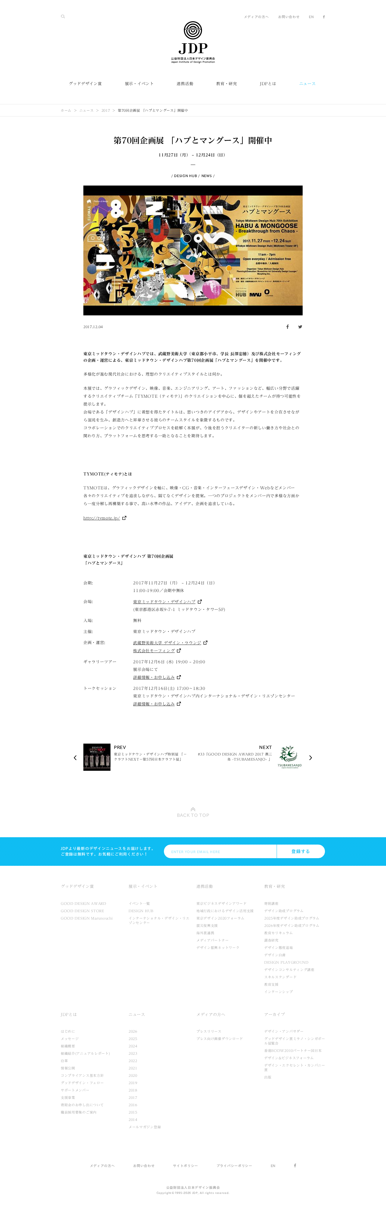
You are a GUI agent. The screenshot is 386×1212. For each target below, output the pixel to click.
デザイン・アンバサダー (284, 1031)
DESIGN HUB (185, 175)
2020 (133, 1075)
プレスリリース (209, 1031)
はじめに (68, 1031)
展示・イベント (139, 84)
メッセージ (70, 1038)
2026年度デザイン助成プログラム (292, 925)
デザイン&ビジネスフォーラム (289, 1058)
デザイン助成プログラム (284, 910)
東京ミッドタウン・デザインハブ (164, 602)
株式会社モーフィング (154, 651)
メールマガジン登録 (145, 1127)
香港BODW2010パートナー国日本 (293, 1050)
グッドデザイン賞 (85, 84)
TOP (193, 815)
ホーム (66, 110)
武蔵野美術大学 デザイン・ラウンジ (167, 643)
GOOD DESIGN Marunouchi (86, 918)
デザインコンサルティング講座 (289, 969)
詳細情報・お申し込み (154, 677)
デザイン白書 (275, 955)
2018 (133, 1090)
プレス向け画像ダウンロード (219, 1038)
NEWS (206, 175)
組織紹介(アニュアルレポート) (85, 1053)
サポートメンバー (75, 1090)
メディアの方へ (256, 16)
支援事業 (68, 1097)
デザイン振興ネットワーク (217, 947)
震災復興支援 (207, 925)
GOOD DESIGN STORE (82, 910)
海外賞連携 (205, 933)
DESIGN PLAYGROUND (286, 962)
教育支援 (271, 984)
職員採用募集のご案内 (79, 1112)
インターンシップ (278, 991)
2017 (105, 110)
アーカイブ (274, 1015)
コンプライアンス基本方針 (82, 1075)
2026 (133, 1031)
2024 (133, 1046)
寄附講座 (271, 903)
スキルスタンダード (280, 977)
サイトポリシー (185, 1165)
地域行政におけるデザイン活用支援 (225, 910)
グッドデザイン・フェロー (82, 1082)
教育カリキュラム (278, 933)
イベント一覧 (139, 903)
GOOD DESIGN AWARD (83, 903)
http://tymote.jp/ (101, 518)
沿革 (64, 1060)
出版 (267, 1077)
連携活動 (185, 84)
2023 (133, 1053)
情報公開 (68, 1068)
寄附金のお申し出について (82, 1104)
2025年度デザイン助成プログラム (292, 918)
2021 (133, 1068)
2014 (133, 1119)
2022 (133, 1060)
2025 (133, 1038)
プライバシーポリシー (234, 1165)
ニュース (307, 84)
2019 (133, 1082)
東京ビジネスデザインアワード (221, 903)
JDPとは (268, 84)
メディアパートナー (212, 940)
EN (311, 16)
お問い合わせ (289, 16)
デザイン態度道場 (278, 947)
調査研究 (271, 940)
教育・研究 (226, 84)
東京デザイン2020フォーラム (220, 918)
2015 (133, 1112)
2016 (133, 1104)
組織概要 (68, 1046)
